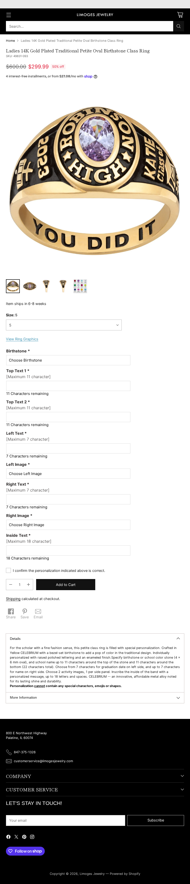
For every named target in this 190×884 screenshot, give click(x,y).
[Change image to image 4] (63, 286)
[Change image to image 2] (30, 286)
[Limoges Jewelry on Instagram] (32, 837)
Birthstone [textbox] (18, 350)
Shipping (13, 599)
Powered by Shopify (125, 874)
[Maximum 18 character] (28, 538)
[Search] (178, 26)
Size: (11, 315)
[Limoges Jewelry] (95, 15)
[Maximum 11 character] (28, 373)
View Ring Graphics (22, 339)
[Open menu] (8, 15)
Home (10, 41)
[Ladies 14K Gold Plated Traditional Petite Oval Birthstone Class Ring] (95, 180)
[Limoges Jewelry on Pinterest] (24, 837)
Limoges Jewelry (92, 874)
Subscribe (155, 820)
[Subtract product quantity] (10, 584)
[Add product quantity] (28, 584)
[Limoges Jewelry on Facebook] (8, 837)
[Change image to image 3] (46, 286)
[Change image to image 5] (80, 286)
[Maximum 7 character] (27, 436)
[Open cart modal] (180, 15)
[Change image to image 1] (13, 286)
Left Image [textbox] (18, 464)
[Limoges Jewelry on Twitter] (16, 837)
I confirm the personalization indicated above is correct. (59, 570)
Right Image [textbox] (19, 515)
